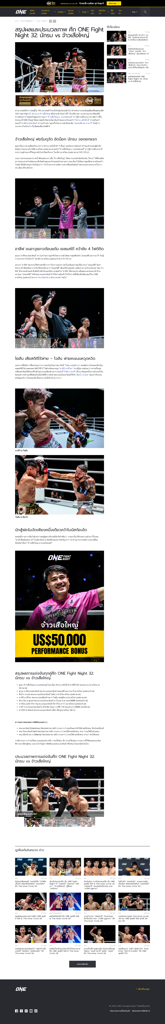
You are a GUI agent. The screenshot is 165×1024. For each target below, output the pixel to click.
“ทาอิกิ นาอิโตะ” (66, 368)
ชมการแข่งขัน (71, 12)
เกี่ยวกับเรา (102, 12)
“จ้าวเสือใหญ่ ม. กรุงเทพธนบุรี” (60, 117)
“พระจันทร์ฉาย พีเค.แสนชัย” (49, 277)
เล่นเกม (92, 12)
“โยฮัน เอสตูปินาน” (72, 365)
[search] (145, 12)
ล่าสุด (84, 12)
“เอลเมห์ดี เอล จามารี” (83, 123)
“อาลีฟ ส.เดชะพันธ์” (29, 123)
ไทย (133, 12)
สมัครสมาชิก (32, 12)
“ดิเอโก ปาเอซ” (82, 375)
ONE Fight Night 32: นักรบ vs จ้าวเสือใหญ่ (32, 114)
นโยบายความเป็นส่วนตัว (120, 1010)
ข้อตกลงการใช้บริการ (141, 1010)
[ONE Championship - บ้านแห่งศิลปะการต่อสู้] (21, 12)
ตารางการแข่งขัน (45, 12)
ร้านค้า (120, 12)
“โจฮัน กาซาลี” (69, 371)
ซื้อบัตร (113, 12)
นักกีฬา (61, 12)
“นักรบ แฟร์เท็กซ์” (82, 120)
